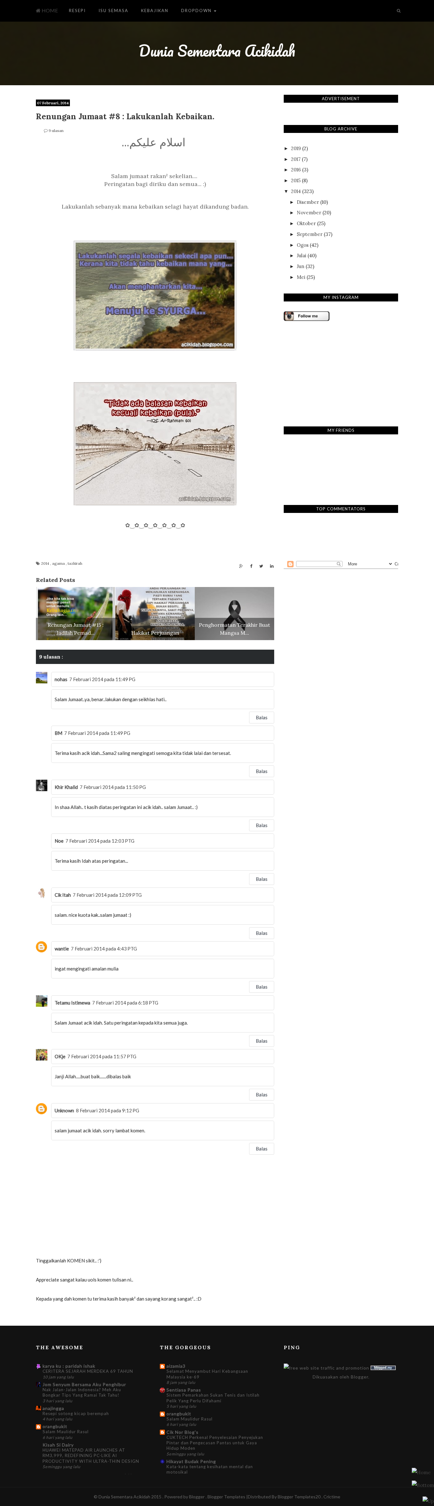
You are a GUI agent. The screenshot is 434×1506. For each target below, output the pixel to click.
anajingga (53, 1408)
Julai (301, 255)
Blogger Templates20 (299, 1496)
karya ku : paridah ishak (69, 1366)
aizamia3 (176, 1366)
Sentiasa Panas (183, 1389)
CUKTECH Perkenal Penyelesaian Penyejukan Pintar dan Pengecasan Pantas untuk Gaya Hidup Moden (214, 1443)
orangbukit (55, 1426)
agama (59, 563)
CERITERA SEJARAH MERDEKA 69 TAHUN (88, 1371)
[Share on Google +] (241, 566)
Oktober (306, 223)
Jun (300, 266)
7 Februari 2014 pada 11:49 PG (102, 679)
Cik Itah (63, 895)
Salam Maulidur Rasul (66, 1431)
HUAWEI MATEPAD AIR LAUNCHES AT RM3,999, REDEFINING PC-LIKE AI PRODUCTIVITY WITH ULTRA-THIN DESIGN (91, 1455)
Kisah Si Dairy (58, 1444)
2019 (296, 148)
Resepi (77, 10)
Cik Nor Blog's (182, 1432)
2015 (296, 180)
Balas (262, 717)
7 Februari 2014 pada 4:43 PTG (104, 948)
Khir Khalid (66, 787)
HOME (49, 10)
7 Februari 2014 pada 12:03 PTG (99, 841)
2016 (296, 170)
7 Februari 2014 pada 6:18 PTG (125, 1002)
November (309, 213)
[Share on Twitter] (261, 566)
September (309, 234)
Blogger (359, 1376)
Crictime (331, 1496)
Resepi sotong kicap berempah (76, 1413)
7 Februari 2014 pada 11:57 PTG (101, 1056)
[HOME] (421, 1472)
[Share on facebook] (251, 566)
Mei (301, 277)
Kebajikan (154, 10)
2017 (296, 159)
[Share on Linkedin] (272, 566)
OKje (60, 1056)
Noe (59, 841)
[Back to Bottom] (428, 1501)
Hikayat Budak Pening (191, 1461)
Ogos (303, 245)
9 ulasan (56, 130)
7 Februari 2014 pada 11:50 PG (113, 787)
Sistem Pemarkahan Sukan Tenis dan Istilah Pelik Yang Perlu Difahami (213, 1397)
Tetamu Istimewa (72, 1002)
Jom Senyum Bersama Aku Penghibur (84, 1384)
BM (58, 733)
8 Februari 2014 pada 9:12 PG (107, 1110)
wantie (62, 948)
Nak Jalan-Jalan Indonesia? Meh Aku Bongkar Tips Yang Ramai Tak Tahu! (82, 1392)
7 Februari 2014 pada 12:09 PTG (107, 895)
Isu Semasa (113, 10)
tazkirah (75, 563)
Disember (308, 202)
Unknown (64, 1110)
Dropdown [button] (197, 10)
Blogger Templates (226, 1496)
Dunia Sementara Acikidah (217, 50)
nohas (61, 679)
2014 (45, 563)
